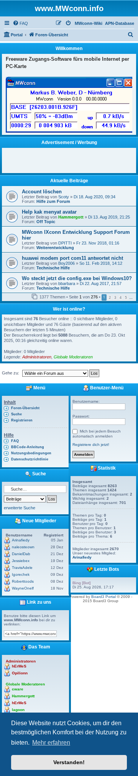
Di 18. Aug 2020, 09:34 (94, 196)
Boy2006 (66, 263)
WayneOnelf (23, 588)
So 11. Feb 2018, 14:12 (100, 263)
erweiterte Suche (19, 507)
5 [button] (126, 298)
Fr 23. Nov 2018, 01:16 (97, 243)
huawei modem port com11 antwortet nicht (72, 258)
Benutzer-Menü (106, 387)
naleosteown (23, 547)
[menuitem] (20, 23)
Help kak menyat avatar (49, 212)
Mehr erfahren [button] (51, 742)
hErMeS (19, 666)
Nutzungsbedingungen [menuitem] (31, 453)
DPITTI (65, 243)
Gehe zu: (10, 373)
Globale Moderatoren (73, 357)
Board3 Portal (103, 597)
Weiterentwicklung (55, 247)
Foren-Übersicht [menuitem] (25, 408)
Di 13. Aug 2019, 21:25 (109, 217)
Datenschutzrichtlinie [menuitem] (29, 459)
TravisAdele (22, 567)
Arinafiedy (21, 540)
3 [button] (115, 298)
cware (17, 689)
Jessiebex (21, 561)
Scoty (63, 196)
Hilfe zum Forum (53, 201)
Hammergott (71, 217)
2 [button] (110, 298)
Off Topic (45, 221)
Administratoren (36, 357)
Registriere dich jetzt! (90, 444)
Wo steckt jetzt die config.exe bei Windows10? (77, 278)
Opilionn (20, 673)
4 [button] (121, 298)
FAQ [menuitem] (15, 441)
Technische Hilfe (53, 268)
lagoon (18, 710)
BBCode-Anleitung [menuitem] (27, 447)
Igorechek (21, 574)
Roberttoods (23, 581)
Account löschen (42, 191)
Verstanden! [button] (69, 762)
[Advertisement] (72, 159)
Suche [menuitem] (16, 414)
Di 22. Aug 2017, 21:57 (101, 283)
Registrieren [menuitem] (22, 420)
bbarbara (66, 283)
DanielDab (21, 554)
